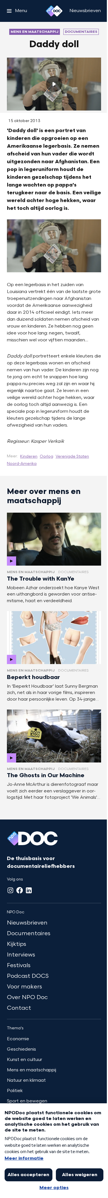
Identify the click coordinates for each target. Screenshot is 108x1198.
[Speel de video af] (54, 84)
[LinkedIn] (28, 890)
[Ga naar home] (54, 11)
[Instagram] (10, 890)
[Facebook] (19, 890)
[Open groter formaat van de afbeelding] (54, 245)
